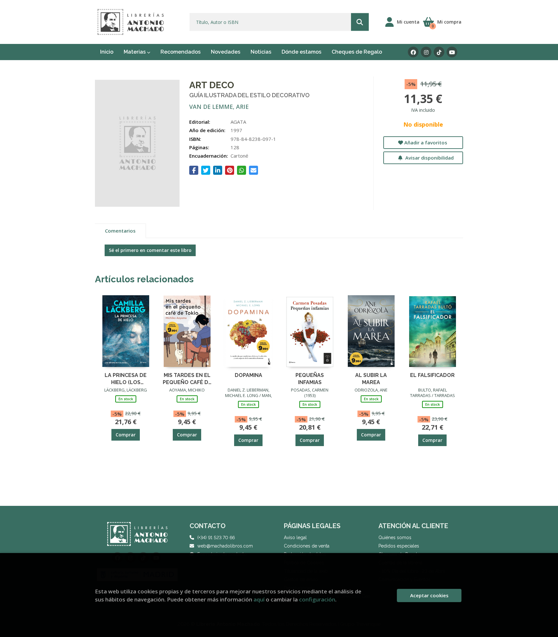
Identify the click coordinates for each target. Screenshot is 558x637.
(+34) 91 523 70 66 (216, 537)
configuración (317, 599)
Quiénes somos (394, 537)
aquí (258, 599)
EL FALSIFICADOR (432, 375)
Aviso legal (295, 537)
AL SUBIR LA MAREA (371, 378)
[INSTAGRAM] (426, 52)
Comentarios (120, 230)
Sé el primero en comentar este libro (150, 250)
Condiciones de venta (306, 545)
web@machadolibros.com (225, 545)
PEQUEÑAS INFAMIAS (309, 378)
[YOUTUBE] (452, 52)
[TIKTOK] (439, 52)
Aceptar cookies (429, 595)
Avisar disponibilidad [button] (429, 157)
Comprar (126, 435)
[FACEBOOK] (413, 52)
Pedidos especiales (398, 545)
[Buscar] (360, 22)
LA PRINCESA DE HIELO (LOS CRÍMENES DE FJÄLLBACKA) (126, 378)
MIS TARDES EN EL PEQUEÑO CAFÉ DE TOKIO (187, 378)
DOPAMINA (248, 375)
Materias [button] (135, 52)
